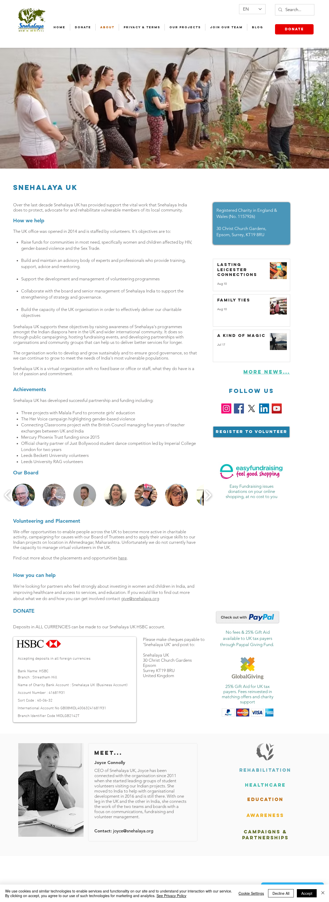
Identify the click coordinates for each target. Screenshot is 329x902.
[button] (23, 495)
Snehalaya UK (156, 655)
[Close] (323, 893)
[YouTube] (277, 408)
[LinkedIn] (264, 408)
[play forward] (208, 495)
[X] (251, 408)
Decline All (280, 893)
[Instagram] (226, 408)
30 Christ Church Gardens (167, 660)
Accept (306, 893)
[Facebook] (239, 408)
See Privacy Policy (171, 895)
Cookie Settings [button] (251, 893)
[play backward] (7, 495)
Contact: (103, 830)
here (122, 557)
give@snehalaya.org (140, 598)
